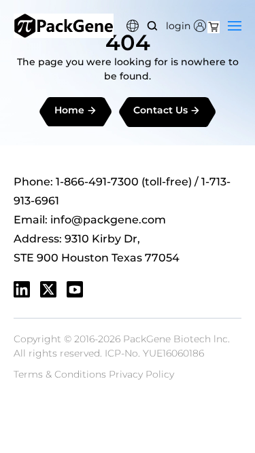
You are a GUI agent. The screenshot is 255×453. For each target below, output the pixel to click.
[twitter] (48, 289)
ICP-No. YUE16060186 (154, 353)
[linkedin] (22, 289)
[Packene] (64, 26)
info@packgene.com (108, 219)
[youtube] (75, 289)
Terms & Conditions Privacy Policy (94, 374)
